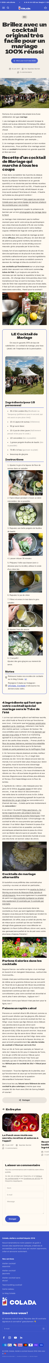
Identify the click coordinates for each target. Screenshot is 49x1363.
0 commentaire (26, 72)
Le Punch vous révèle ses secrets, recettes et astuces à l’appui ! (20, 1138)
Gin (24, 17)
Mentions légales (33, 1356)
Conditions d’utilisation (22, 1356)
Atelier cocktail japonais (9, 1272)
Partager (26, 1100)
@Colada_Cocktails (17, 686)
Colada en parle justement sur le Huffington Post (23, 749)
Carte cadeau (8, 1289)
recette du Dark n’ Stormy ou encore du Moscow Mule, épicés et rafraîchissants (24, 892)
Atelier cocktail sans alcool (11, 1279)
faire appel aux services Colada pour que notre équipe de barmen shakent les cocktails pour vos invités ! (24, 202)
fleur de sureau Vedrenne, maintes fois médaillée (23, 743)
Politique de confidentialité (8, 1356)
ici (26, 679)
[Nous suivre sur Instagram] (9, 1337)
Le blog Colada (8, 1293)
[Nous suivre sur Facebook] (3, 1337)
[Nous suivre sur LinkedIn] (21, 1337)
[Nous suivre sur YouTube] (15, 1337)
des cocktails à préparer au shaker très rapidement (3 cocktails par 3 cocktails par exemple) (23, 901)
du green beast (24, 789)
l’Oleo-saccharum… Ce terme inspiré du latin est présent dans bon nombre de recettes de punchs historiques (21, 813)
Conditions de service (32, 1178)
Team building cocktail (12, 1285)
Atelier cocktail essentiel (9, 1264)
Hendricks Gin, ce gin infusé (14, 800)
